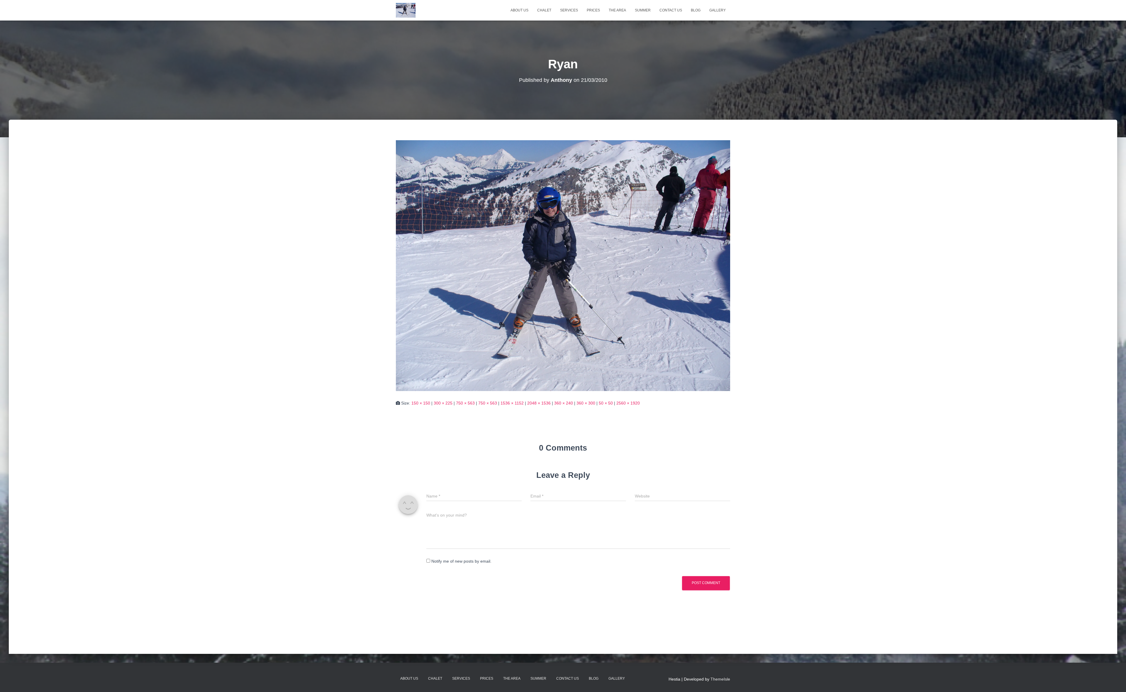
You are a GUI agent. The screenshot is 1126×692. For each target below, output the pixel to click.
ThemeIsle (720, 679)
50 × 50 (606, 403)
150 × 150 (420, 403)
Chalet (544, 10)
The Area (617, 10)
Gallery (717, 10)
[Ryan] (563, 265)
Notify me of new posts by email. (461, 561)
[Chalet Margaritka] (405, 10)
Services (569, 10)
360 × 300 (585, 403)
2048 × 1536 (539, 403)
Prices (593, 10)
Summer (643, 10)
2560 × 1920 (628, 403)
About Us (519, 10)
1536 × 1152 (512, 403)
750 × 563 (465, 403)
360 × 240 (563, 403)
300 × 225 (443, 403)
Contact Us (670, 10)
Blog (696, 10)
